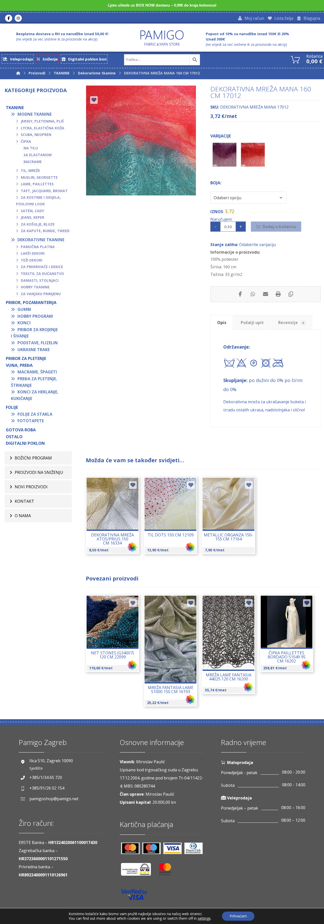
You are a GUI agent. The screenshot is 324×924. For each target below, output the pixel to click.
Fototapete (30, 421)
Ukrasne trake (33, 349)
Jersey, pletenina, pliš (42, 121)
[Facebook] (8, 18)
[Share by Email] (265, 294)
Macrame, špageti (37, 372)
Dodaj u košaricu (279, 226)
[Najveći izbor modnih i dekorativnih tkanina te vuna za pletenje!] (162, 38)
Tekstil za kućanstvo (42, 273)
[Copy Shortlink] (291, 294)
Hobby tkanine (35, 287)
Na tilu (31, 148)
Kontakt (24, 501)
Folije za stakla (34, 414)
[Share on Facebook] (240, 294)
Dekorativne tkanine (40, 240)
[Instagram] (18, 18)
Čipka (26, 141)
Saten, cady (32, 210)
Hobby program (35, 316)
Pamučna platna (38, 246)
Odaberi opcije (115, 520)
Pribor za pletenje (26, 358)
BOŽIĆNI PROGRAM (33, 458)
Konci (24, 323)
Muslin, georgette (39, 177)
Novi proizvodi (31, 487)
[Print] (278, 294)
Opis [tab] (221, 322)
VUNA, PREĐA (19, 365)
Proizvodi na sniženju (39, 472)
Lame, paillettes (37, 184)
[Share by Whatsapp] (253, 294)
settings (204, 918)
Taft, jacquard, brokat (44, 190)
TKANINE (15, 107)
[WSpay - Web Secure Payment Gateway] (138, 871)
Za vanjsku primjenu (41, 293)
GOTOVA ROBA (21, 430)
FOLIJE (12, 407)
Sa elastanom (38, 154)
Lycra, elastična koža (42, 128)
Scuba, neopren (36, 134)
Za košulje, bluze (38, 224)
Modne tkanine (34, 114)
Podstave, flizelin (37, 343)
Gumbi (24, 309)
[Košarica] (295, 59)
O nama (23, 515)
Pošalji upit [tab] (252, 322)
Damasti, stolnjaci (39, 280)
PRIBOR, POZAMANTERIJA (31, 302)
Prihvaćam (238, 916)
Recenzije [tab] (291, 322)
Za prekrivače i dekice (42, 266)
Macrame (33, 161)
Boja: (215, 183)
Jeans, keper (32, 217)
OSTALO (14, 436)
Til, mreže (30, 170)
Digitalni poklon (25, 443)
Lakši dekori (33, 253)
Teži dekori (31, 260)
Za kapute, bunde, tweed (45, 230)
